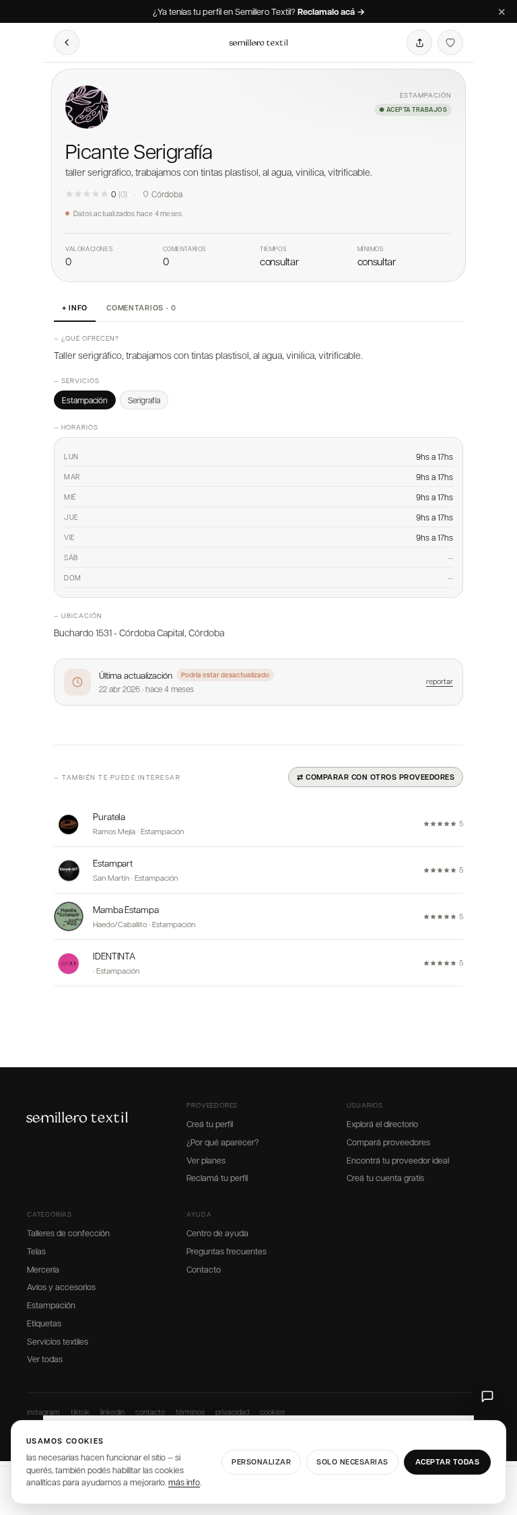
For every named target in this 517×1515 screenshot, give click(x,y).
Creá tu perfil (209, 1123)
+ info (75, 307)
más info (184, 1482)
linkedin (112, 1412)
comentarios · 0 (141, 307)
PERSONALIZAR (261, 1461)
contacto (150, 1412)
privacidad (232, 1412)
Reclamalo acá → (331, 12)
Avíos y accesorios (61, 1286)
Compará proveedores (388, 1142)
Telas (36, 1251)
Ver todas (45, 1358)
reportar (439, 681)
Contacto (203, 1269)
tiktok (80, 1412)
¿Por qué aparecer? (222, 1142)
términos (190, 1412)
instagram (43, 1412)
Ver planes (206, 1160)
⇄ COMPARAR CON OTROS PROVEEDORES (375, 777)
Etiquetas (44, 1323)
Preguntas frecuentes (226, 1251)
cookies (272, 1412)
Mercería (43, 1269)
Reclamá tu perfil (217, 1177)
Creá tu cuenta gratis (385, 1177)
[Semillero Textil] (258, 42)
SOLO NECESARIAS (352, 1461)
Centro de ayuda (217, 1232)
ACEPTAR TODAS (447, 1461)
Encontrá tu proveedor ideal (398, 1160)
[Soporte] (487, 1396)
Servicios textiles (57, 1341)
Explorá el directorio (382, 1123)
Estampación (51, 1305)
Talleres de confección (68, 1232)
